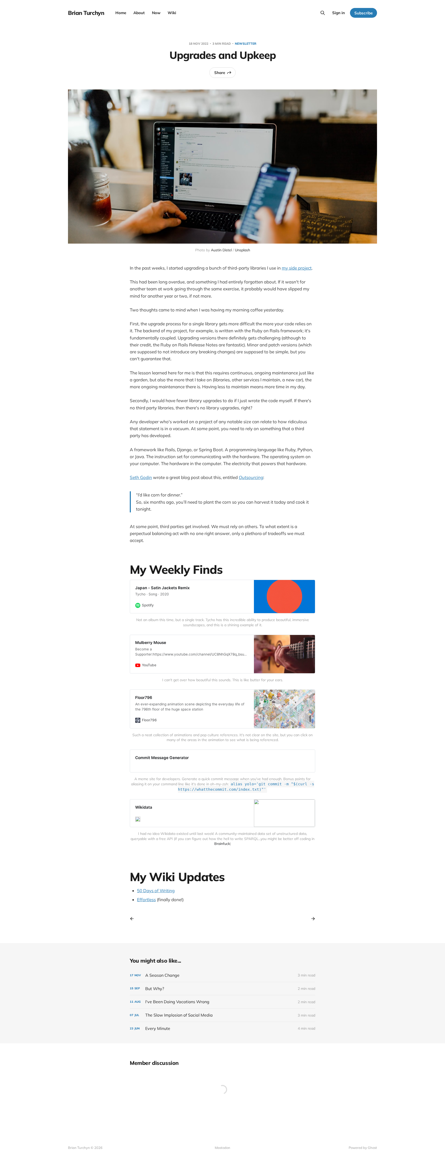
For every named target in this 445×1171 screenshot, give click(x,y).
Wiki (172, 12)
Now (156, 12)
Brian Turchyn (86, 13)
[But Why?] (222, 988)
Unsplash (242, 250)
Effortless (146, 899)
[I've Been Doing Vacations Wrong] (222, 1001)
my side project (297, 268)
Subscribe (363, 13)
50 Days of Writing (156, 890)
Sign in (338, 12)
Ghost (372, 1148)
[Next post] (311, 919)
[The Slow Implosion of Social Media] (222, 1015)
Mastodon (222, 1148)
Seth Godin (141, 477)
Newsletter (245, 43)
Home (120, 12)
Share (219, 72)
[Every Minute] (222, 1028)
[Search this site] (323, 13)
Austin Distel (221, 250)
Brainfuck (222, 843)
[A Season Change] (222, 975)
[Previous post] (134, 919)
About (139, 12)
